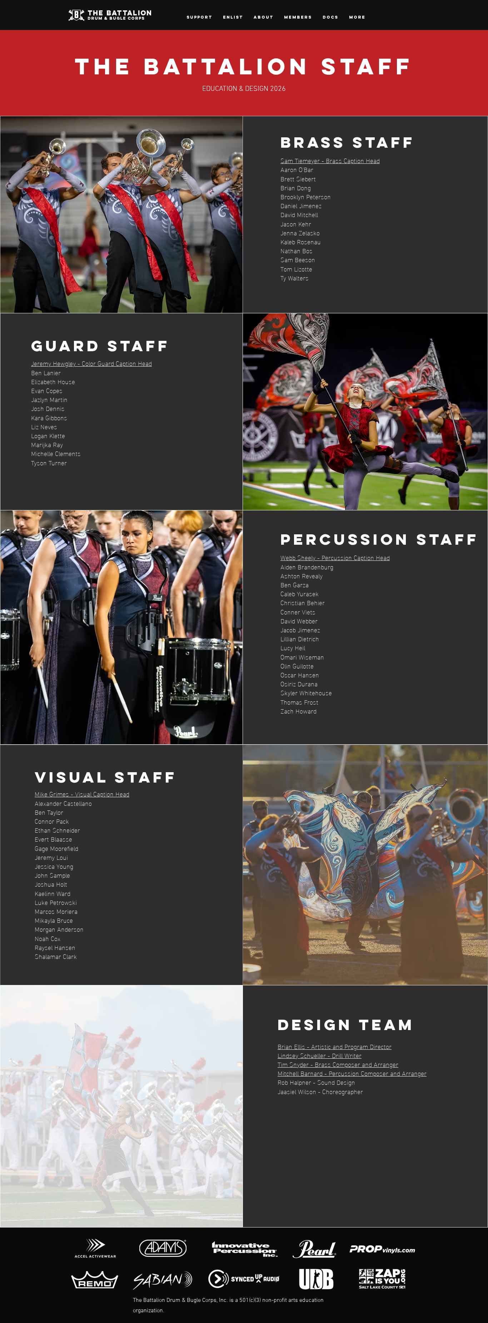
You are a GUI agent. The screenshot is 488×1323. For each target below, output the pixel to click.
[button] (263, 17)
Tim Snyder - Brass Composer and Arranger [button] (338, 1064)
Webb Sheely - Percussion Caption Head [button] (335, 557)
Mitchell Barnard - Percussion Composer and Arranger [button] (352, 1073)
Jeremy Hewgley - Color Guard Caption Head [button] (91, 363)
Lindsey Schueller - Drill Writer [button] (320, 1055)
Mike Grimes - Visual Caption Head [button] (82, 793)
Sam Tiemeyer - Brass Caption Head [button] (330, 160)
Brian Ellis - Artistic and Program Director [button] (335, 1046)
